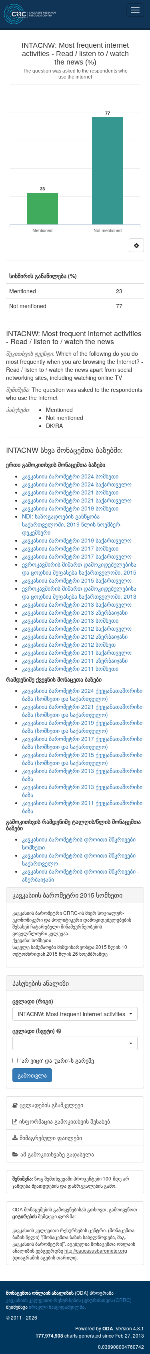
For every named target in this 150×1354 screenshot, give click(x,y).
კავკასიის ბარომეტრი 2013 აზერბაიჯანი (75, 612)
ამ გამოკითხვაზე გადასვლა (57, 1154)
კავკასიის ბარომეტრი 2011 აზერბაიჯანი (75, 660)
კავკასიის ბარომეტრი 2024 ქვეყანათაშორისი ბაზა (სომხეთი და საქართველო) (82, 694)
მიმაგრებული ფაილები (51, 1138)
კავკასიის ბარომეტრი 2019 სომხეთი (70, 508)
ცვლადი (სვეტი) (33, 1031)
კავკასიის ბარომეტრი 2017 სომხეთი (70, 548)
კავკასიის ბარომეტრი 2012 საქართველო (77, 628)
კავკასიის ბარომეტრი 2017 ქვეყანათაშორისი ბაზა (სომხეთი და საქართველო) (82, 743)
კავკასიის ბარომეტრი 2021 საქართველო (77, 500)
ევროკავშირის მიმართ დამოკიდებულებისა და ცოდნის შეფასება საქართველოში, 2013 (79, 592)
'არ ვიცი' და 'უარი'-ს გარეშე (57, 1060)
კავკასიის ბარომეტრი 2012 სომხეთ (69, 644)
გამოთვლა (32, 1075)
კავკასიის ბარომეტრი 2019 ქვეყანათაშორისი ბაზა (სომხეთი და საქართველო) (82, 726)
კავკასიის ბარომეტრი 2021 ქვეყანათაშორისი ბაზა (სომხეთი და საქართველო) (82, 710)
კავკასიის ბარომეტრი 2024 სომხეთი (70, 476)
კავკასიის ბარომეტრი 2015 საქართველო (77, 580)
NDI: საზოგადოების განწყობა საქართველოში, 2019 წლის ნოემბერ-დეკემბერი (72, 524)
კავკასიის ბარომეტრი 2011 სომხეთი (70, 668)
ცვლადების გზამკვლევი (51, 1105)
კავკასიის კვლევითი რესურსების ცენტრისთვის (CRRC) (69, 1299)
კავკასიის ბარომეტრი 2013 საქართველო (77, 604)
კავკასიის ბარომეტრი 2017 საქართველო (77, 556)
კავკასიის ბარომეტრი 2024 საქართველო (77, 484)
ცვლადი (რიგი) (32, 1001)
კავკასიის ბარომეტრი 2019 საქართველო (77, 540)
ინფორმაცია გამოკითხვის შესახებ (64, 1121)
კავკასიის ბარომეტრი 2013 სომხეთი (70, 620)
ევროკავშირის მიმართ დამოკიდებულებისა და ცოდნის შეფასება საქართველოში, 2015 (79, 568)
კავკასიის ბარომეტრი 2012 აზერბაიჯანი (75, 636)
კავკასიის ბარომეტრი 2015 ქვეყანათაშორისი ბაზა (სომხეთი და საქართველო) (82, 759)
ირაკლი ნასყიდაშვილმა (56, 1306)
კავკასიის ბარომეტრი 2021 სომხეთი (70, 492)
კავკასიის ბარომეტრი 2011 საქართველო (77, 652)
